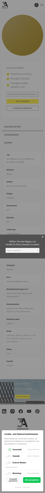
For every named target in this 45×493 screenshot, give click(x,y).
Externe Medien (19, 463)
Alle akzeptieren (32, 480)
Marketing (17, 473)
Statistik (16, 456)
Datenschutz (26, 487)
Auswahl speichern (13, 480)
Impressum (18, 487)
